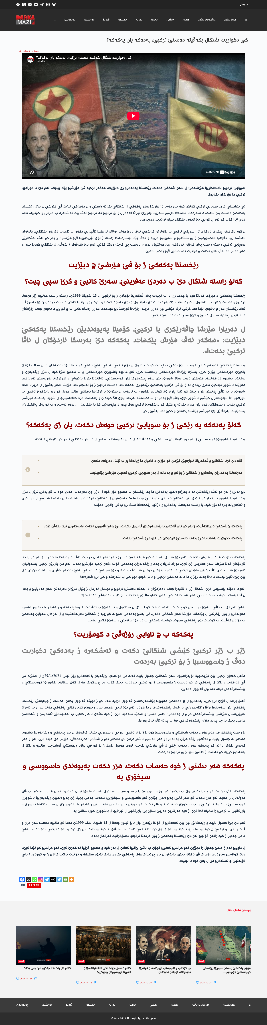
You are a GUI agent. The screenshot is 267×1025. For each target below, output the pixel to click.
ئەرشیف (89, 20)
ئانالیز (154, 20)
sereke (34, 885)
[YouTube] (36, 4)
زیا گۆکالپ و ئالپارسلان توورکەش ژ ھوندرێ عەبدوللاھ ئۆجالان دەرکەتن (165, 970)
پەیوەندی (69, 20)
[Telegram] (42, 4)
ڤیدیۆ (106, 20)
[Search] (55, 20)
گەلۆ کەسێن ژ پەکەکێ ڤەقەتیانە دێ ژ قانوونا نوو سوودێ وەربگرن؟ (107, 970)
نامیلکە (122, 20)
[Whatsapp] (34, 879)
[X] (28, 879)
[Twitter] (59, 879)
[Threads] (48, 4)
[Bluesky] (54, 4)
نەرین (139, 20)
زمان (242, 4)
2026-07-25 (205, 982)
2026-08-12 (86, 982)
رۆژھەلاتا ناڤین (207, 20)
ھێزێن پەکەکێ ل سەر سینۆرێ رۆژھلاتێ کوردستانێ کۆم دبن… (227, 970)
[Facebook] (18, 4)
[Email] (65, 879)
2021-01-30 (25, 51)
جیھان (186, 20)
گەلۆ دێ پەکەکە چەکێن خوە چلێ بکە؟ (47, 968)
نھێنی (170, 20)
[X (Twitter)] (24, 4)
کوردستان (230, 20)
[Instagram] (30, 4)
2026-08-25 (26, 978)
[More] (71, 879)
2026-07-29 (145, 982)
